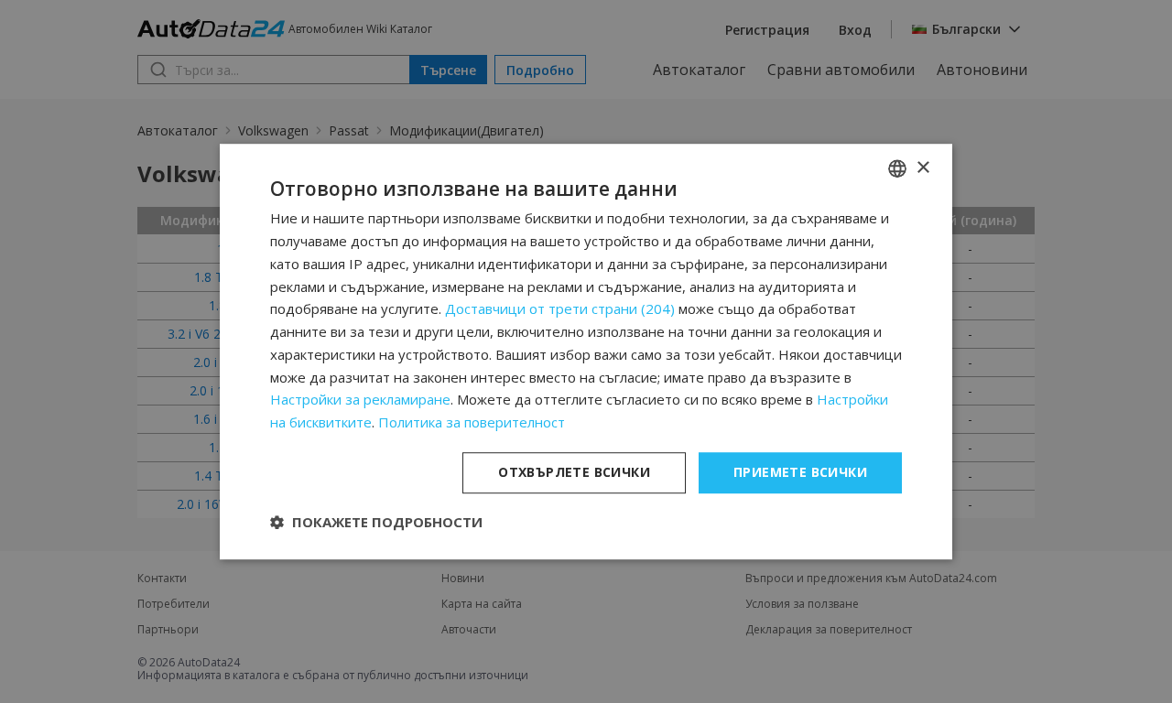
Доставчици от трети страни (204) (560, 309)
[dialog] (586, 351)
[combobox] (897, 168)
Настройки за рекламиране (360, 400)
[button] (376, 522)
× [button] (922, 168)
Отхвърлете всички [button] (574, 472)
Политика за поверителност (471, 422)
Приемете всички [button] (800, 472)
